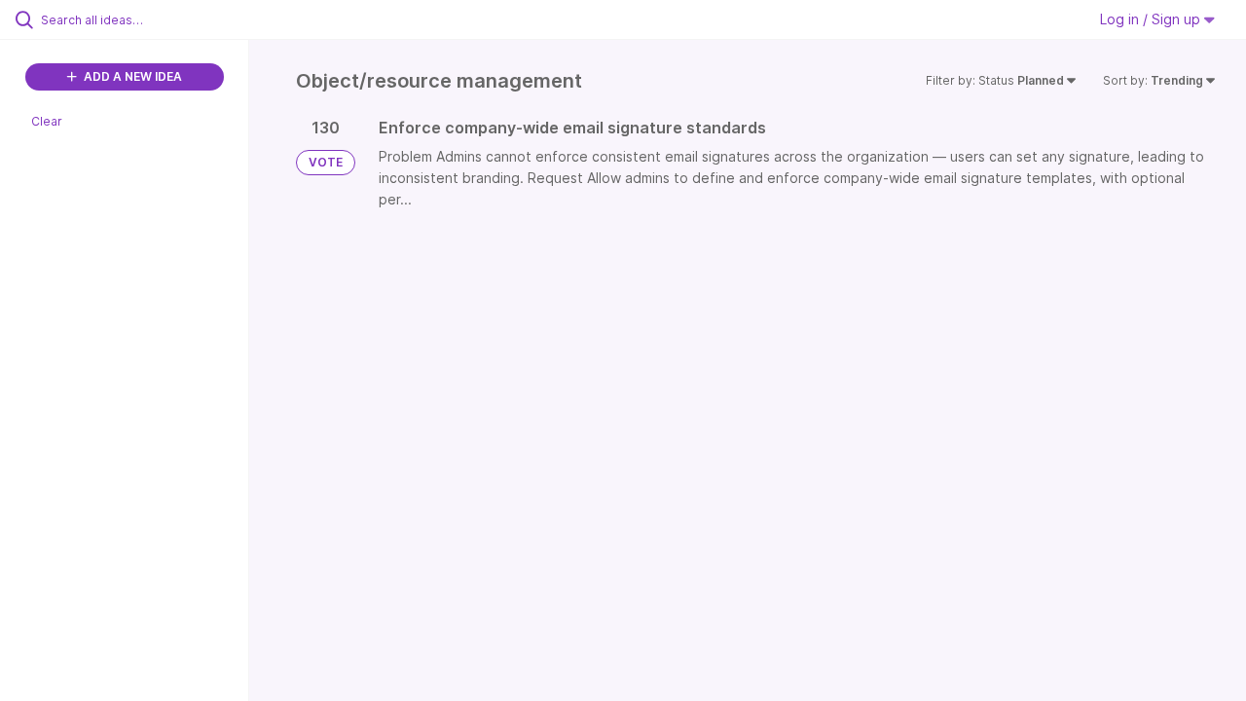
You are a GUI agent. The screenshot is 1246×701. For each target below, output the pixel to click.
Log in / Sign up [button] (1152, 19)
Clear (46, 121)
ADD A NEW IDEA (131, 76)
